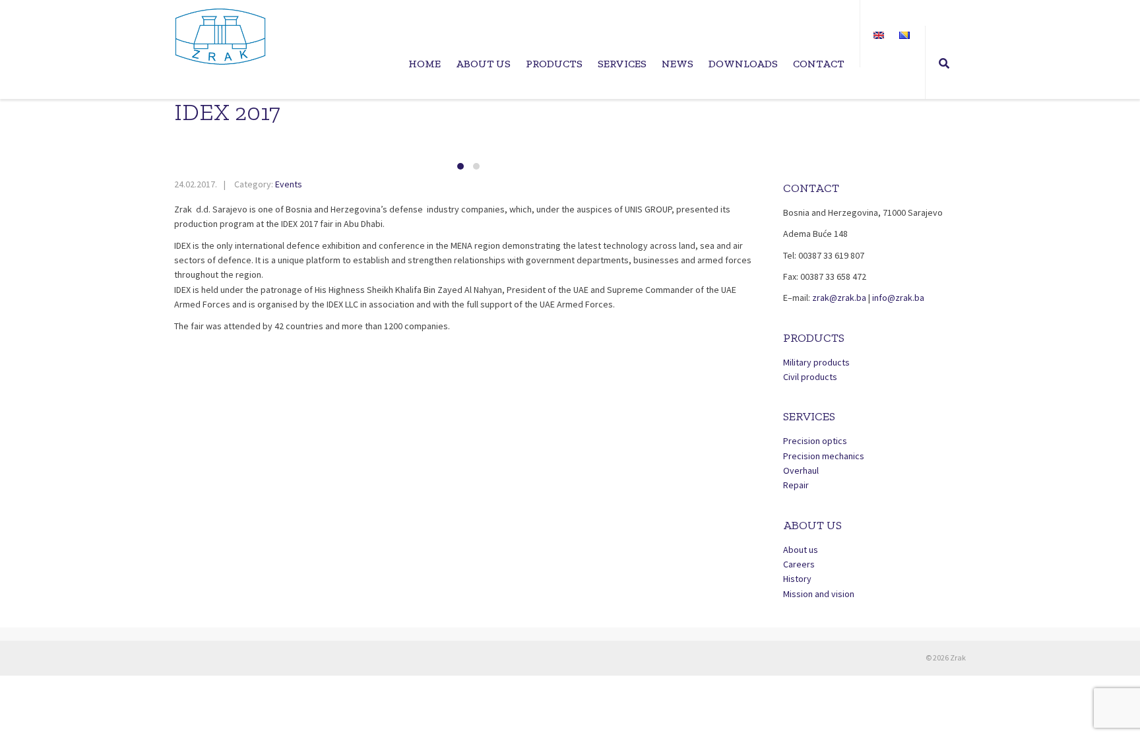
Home (424, 63)
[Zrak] (220, 36)
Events (288, 184)
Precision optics (815, 441)
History (797, 579)
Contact (818, 63)
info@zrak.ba (898, 298)
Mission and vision (818, 594)
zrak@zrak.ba (840, 298)
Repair (796, 485)
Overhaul (801, 470)
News (677, 63)
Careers (799, 564)
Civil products (810, 377)
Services (622, 63)
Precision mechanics (823, 456)
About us (483, 63)
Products (554, 63)
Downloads (743, 63)
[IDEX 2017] (468, 146)
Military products (816, 362)
